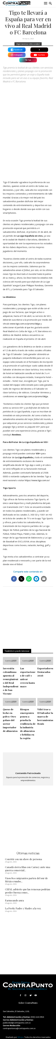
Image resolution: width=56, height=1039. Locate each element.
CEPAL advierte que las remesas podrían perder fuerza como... (27, 891)
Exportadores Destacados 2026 (45, 672)
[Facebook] (20, 995)
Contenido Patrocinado (28, 773)
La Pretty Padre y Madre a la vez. (23, 908)
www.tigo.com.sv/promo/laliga (25, 323)
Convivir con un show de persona (23, 859)
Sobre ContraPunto (28, 1003)
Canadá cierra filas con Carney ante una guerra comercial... (27, 868)
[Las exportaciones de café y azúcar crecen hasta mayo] (28, 661)
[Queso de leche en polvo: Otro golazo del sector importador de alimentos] (11, 702)
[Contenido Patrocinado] (28, 762)
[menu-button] (45, 3)
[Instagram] (25, 995)
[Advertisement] (28, 147)
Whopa (20, 1037)
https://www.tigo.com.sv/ (37, 480)
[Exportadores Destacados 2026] (45, 661)
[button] (50, 3)
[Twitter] (30, 995)
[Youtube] (35, 995)
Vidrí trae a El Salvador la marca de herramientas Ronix (45, 716)
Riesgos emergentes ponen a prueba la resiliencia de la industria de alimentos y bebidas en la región (27, 724)
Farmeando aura (14, 900)
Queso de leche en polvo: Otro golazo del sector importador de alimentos (10, 720)
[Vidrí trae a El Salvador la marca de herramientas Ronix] (45, 702)
